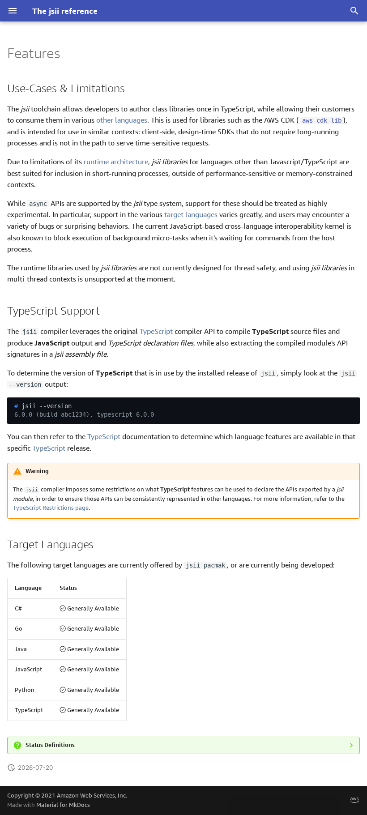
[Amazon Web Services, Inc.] (354, 800)
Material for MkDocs (63, 805)
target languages (191, 214)
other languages (121, 119)
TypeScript (156, 331)
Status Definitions (50, 745)
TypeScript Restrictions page (51, 507)
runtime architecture (116, 161)
